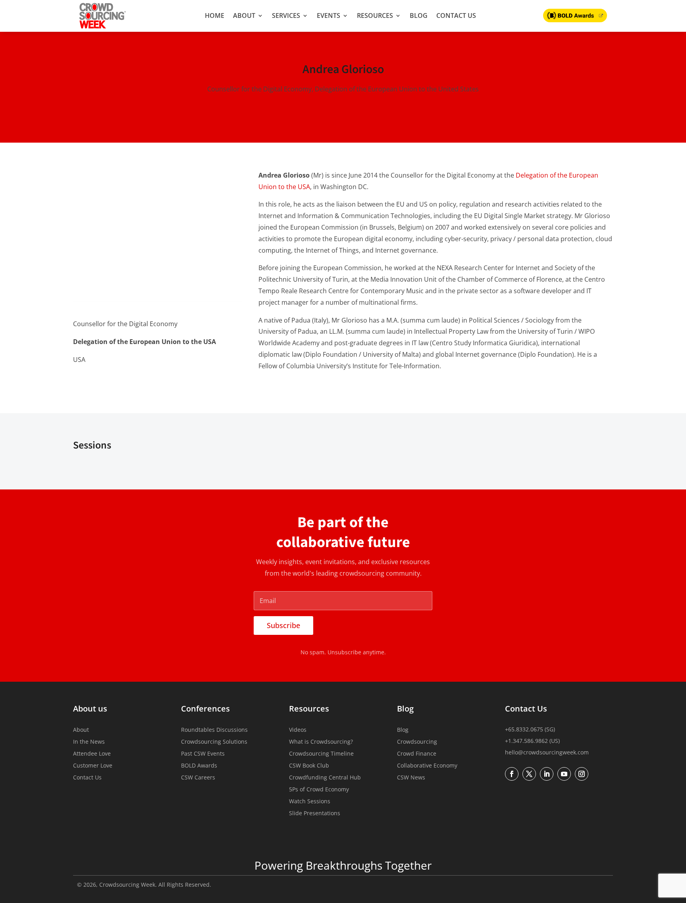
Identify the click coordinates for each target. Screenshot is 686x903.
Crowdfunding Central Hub (325, 778)
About (244, 15)
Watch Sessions (309, 802)
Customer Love (92, 766)
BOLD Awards (199, 766)
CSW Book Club (309, 766)
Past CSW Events (203, 754)
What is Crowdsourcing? (321, 742)
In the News (89, 742)
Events (328, 15)
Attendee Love (92, 754)
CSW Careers (198, 778)
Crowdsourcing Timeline (321, 754)
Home (214, 15)
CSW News (411, 778)
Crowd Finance (416, 754)
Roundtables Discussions (214, 730)
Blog (419, 15)
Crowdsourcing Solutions (214, 742)
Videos (297, 730)
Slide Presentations (314, 813)
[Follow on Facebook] (511, 774)
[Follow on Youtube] (564, 774)
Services (286, 15)
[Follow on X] (96, 379)
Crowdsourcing (417, 742)
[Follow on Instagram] (581, 774)
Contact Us (456, 15)
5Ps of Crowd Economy (319, 790)
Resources (375, 15)
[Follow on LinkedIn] (79, 379)
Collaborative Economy (427, 766)
